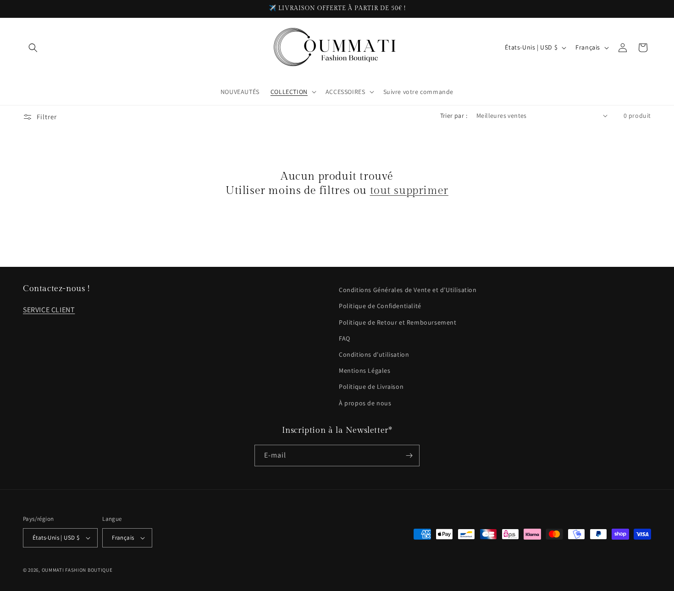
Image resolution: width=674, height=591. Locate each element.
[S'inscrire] (409, 455)
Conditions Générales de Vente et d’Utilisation (408, 290)
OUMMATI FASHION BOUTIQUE (77, 570)
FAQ (344, 338)
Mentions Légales (365, 370)
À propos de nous (365, 403)
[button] (33, 48)
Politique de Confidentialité (380, 306)
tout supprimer (409, 190)
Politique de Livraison (371, 386)
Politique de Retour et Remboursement (398, 322)
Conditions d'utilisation (374, 354)
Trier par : (453, 115)
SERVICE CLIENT (49, 310)
